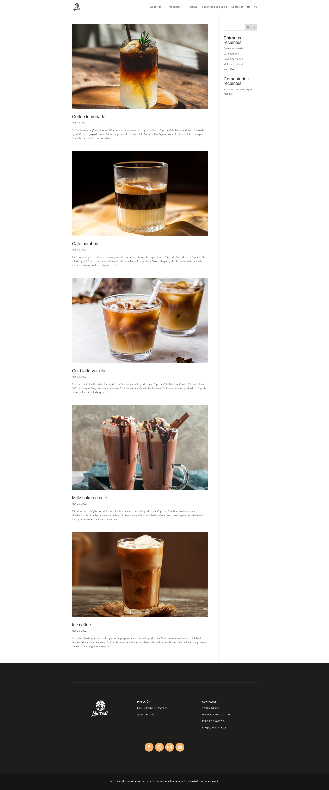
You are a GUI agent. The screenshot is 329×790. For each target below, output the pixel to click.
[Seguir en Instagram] (169, 747)
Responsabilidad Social (214, 7)
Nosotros (155, 7)
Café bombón (85, 243)
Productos (174, 7)
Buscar (251, 27)
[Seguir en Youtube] (179, 747)
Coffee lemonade (88, 116)
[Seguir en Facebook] (149, 747)
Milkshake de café (89, 497)
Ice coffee (81, 624)
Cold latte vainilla (88, 370)
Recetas (192, 7)
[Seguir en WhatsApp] (159, 747)
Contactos (237, 7)
